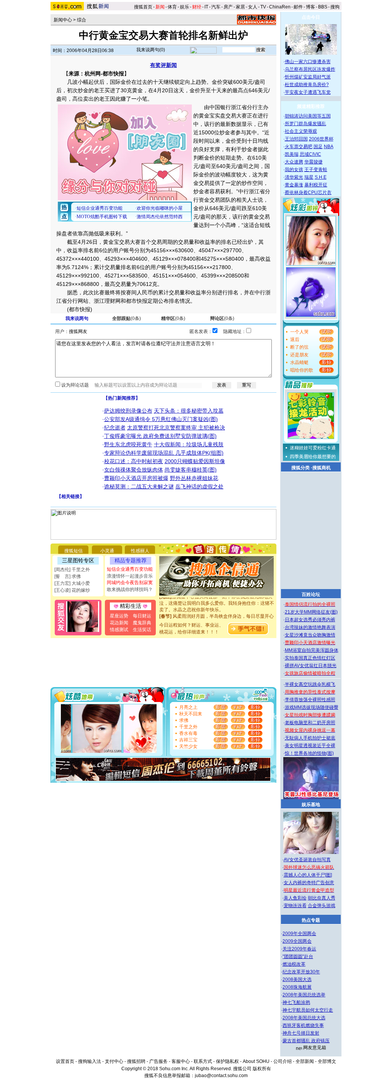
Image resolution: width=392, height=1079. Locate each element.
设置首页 (65, 1061)
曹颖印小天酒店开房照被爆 (136, 478)
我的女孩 (294, 169)
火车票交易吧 (298, 146)
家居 (240, 7)
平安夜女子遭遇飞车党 (308, 92)
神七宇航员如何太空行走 (308, 1010)
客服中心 (181, 1061)
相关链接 (70, 496)
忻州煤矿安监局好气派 (308, 77)
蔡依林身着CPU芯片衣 (308, 192)
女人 (252, 7)
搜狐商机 (321, 467)
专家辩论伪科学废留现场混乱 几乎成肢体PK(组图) (164, 453)
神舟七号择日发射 (301, 1033)
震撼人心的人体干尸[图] (308, 875)
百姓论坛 (311, 594)
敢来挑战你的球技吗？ (130, 589)
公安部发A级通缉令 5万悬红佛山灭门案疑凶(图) (161, 419)
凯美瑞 (292, 154)
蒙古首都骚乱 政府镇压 (306, 1040)
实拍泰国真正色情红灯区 (310, 658)
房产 (228, 7)
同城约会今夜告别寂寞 (130, 582)
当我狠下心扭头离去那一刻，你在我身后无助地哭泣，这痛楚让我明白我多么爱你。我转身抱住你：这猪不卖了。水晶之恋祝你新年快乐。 (216, 598)
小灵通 (107, 550)
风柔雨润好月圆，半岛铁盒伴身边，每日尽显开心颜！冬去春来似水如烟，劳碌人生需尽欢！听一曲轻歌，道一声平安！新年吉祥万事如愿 (216, 618)
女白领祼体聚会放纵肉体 (133, 470)
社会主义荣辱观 (301, 131)
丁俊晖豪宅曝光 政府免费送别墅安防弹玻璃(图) (160, 436)
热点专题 (311, 920)
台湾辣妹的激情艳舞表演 (310, 627)
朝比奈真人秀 (321, 898)
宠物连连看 (295, 905)
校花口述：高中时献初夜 (133, 461)
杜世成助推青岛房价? (307, 84)
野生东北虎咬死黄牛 (128, 444)
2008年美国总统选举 (304, 994)
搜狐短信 (73, 550)
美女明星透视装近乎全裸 (310, 745)
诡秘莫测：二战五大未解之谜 (139, 486)
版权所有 (262, 1068)
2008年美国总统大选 (304, 1017)
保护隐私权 (227, 1061)
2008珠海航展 (297, 987)
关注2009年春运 (299, 949)
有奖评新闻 (163, 65)
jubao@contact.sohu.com (221, 1075)
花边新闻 (119, 622)
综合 (81, 20)
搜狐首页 (143, 7)
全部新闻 (305, 1061)
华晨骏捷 (313, 162)
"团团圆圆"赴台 (298, 956)
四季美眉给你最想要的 (313, 456)
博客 (310, 7)
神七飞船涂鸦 (296, 1002)
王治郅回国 (296, 139)
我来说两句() (150, 49)
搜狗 (335, 7)
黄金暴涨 (294, 185)
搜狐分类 (300, 467)
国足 (318, 146)
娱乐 (184, 7)
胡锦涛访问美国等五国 (308, 116)
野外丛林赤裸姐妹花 (194, 478)
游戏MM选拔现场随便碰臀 (311, 707)
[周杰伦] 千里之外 (72, 569)
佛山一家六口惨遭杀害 (308, 61)
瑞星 (309, 177)
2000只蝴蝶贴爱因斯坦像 (195, 461)
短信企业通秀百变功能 (130, 569)
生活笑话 (142, 629)
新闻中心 (63, 20)
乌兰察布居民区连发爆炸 (310, 69)
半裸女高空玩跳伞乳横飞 (310, 684)
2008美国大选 (297, 979)
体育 (172, 7)
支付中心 (114, 1061)
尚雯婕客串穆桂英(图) (191, 470)
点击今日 (311, 17)
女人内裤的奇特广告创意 (309, 882)
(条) (126, 318)
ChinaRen (280, 7)
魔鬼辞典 (142, 622)
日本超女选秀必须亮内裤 (310, 619)
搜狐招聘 (136, 1061)
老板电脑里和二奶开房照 (310, 722)
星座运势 (119, 616)
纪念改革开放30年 (301, 972)
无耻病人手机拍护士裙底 (310, 738)
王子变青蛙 (315, 169)
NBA (328, 146)
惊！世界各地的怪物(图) (309, 753)
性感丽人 (140, 550)
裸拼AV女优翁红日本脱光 (310, 665)
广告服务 (158, 1061)
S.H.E (321, 177)
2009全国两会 (297, 941)
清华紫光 (294, 177)
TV (263, 7)
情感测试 (119, 629)
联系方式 (203, 1061)
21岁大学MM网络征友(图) (311, 612)
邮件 (298, 7)
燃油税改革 (294, 964)
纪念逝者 (115, 427)
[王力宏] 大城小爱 (72, 583)
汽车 (215, 7)
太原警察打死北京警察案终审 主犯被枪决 (176, 427)
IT (206, 7)
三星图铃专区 (78, 560)
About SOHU (256, 1061)
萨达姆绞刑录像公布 (128, 411)
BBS (322, 7)
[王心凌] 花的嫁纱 (72, 590)
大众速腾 (294, 162)
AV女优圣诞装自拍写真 (307, 859)
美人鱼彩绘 (295, 898)
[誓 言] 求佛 (67, 576)
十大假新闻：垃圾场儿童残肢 (189, 444)
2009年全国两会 (299, 933)
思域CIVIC (310, 154)
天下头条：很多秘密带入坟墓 (189, 411)
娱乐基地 (311, 804)
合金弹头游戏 (321, 905)
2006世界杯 (321, 139)
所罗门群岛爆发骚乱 (305, 123)
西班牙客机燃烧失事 (303, 1025)
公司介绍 (282, 1061)
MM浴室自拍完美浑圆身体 (311, 650)
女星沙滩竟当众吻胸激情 (310, 635)
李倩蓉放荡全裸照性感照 (310, 699)
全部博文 (327, 1061)
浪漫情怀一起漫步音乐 (130, 576)
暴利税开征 (315, 185)
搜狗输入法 (89, 1061)
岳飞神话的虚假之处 (199, 486)
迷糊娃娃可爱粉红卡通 (313, 448)
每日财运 (142, 616)
